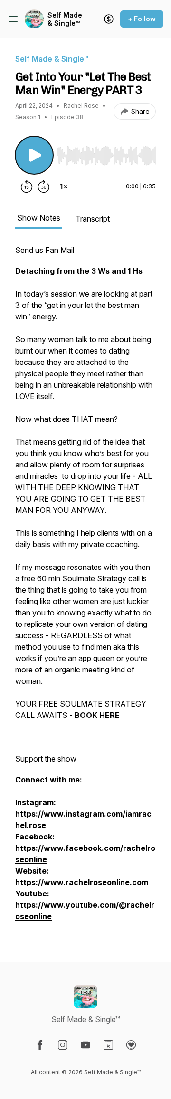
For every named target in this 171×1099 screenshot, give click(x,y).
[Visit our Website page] (108, 1045)
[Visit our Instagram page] (62, 1045)
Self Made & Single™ (65, 19)
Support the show (45, 759)
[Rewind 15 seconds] (26, 186)
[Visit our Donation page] (131, 1045)
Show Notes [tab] (38, 218)
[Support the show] (108, 19)
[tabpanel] (85, 587)
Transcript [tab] (93, 219)
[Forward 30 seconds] (43, 186)
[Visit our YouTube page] (85, 1045)
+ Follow (142, 19)
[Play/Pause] (34, 155)
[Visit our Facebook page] (40, 1045)
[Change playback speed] (63, 186)
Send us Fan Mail (44, 250)
